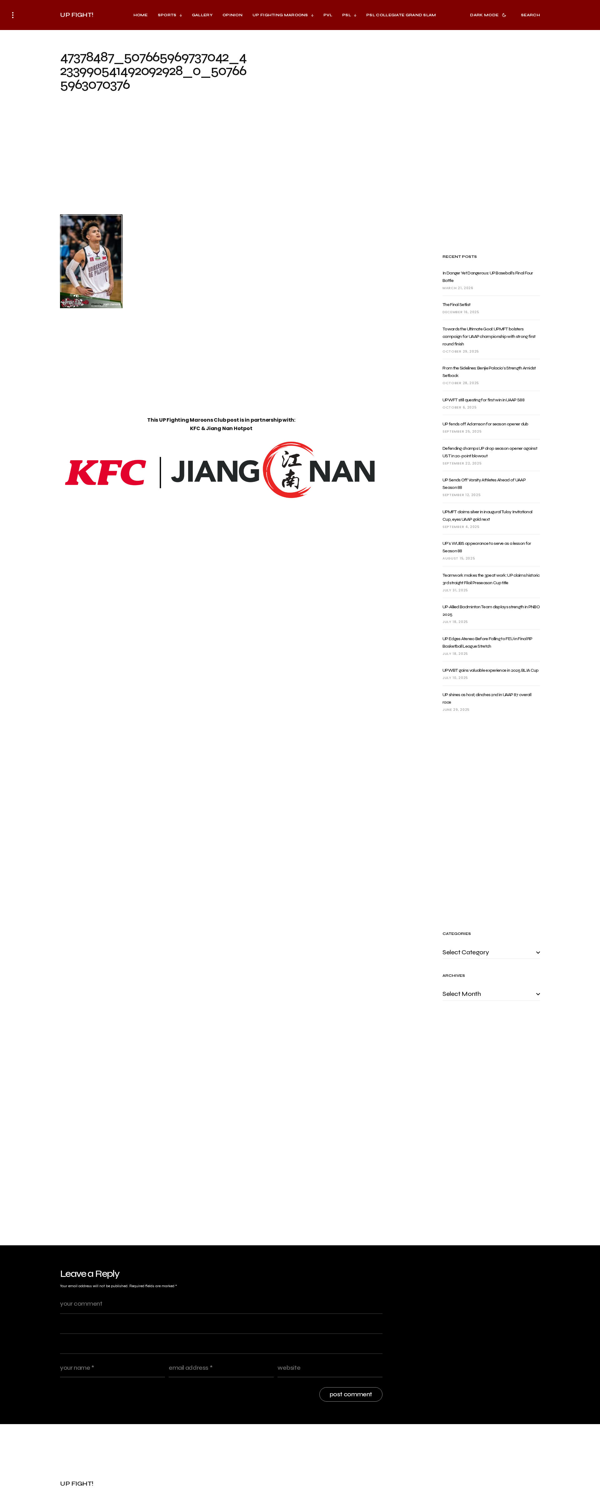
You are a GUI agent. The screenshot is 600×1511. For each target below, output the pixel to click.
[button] (13, 15)
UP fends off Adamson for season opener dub (485, 424)
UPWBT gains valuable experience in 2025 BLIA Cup (490, 670)
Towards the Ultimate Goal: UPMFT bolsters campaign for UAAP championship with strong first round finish (488, 336)
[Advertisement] (221, 158)
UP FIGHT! (76, 15)
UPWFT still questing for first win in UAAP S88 (483, 400)
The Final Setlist (456, 304)
